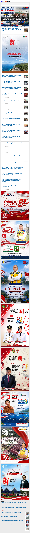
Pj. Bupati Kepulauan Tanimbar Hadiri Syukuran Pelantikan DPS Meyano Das (11, 82)
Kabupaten (3, 158)
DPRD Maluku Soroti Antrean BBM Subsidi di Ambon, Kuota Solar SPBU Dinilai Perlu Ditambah (13, 507)
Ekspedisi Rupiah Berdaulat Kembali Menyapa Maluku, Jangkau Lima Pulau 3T (11, 505)
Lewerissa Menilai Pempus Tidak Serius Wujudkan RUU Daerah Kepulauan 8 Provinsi (12, 143)
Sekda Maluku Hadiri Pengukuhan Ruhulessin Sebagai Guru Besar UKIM (12, 149)
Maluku (3, 91)
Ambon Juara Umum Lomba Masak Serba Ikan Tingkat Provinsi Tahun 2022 (12, 186)
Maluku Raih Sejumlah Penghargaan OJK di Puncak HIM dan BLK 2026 (10, 504)
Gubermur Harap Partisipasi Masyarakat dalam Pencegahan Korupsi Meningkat (11, 125)
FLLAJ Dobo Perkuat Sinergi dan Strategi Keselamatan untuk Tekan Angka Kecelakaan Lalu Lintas (15, 18)
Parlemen (3, 164)
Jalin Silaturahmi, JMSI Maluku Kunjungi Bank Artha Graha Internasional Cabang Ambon (12, 106)
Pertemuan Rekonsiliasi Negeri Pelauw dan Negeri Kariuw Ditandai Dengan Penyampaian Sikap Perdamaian (11, 180)
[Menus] (28, 1)
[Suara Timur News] (5, 1)
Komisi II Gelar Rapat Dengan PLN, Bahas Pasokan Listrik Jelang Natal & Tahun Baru (11, 113)
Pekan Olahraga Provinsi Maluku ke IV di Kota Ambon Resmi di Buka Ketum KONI (12, 131)
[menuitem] (3, 24)
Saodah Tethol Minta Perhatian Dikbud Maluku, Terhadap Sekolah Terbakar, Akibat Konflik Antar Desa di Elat (12, 119)
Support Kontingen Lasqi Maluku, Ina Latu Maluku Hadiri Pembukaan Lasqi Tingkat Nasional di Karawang (12, 100)
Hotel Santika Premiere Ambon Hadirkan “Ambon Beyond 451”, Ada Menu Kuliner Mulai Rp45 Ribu (14, 502)
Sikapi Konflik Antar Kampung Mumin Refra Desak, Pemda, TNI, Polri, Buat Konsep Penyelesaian (11, 162)
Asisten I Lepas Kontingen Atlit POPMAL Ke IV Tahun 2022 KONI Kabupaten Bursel (12, 174)
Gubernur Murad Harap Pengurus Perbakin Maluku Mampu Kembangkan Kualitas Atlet (11, 76)
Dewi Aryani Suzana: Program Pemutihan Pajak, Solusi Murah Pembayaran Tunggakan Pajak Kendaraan (12, 168)
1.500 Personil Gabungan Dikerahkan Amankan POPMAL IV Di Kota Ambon (11, 137)
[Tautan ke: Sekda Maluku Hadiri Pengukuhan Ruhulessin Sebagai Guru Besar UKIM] (26, 150)
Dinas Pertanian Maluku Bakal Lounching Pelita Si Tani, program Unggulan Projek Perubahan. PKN (11, 88)
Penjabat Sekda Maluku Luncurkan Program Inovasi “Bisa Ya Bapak (12, 94)
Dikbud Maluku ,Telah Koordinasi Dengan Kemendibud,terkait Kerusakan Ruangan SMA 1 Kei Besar (11, 29)
